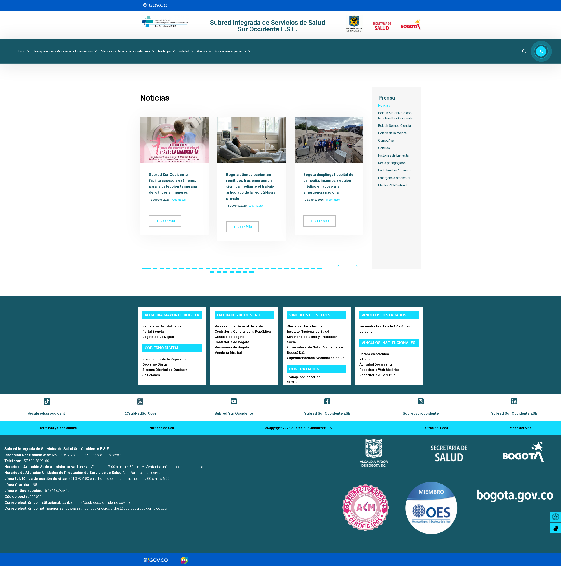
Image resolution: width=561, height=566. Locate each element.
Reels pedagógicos (392, 163)
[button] (146, 268)
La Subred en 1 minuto (394, 170)
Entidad (184, 51)
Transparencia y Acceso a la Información (63, 51)
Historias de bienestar (394, 155)
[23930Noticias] (174, 120)
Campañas (386, 141)
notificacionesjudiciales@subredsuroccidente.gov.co (124, 508)
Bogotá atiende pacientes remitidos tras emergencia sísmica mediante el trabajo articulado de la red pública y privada (251, 186)
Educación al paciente (230, 51)
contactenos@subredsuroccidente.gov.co (96, 502)
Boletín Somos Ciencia (394, 126)
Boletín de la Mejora (392, 133)
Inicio (21, 51)
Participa (164, 51)
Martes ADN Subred (392, 185)
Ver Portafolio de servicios (144, 472)
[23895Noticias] (329, 120)
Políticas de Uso (161, 428)
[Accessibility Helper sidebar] (555, 517)
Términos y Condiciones (58, 428)
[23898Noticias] (251, 120)
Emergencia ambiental (394, 178)
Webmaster (179, 199)
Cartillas (384, 148)
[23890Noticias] (483, 120)
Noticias (384, 105)
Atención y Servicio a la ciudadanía (125, 51)
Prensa (202, 51)
